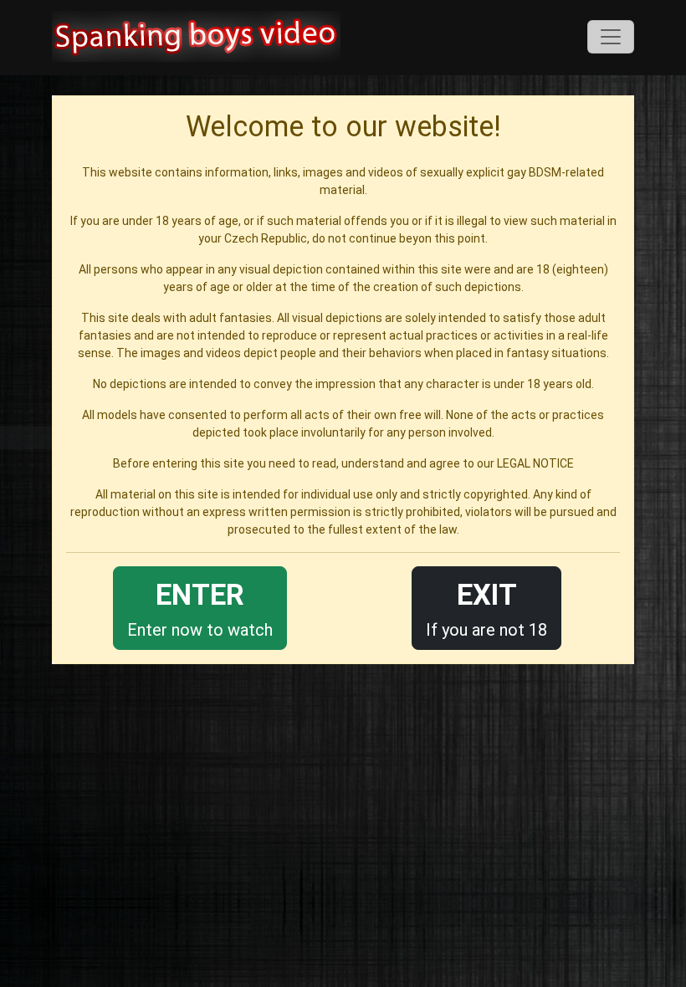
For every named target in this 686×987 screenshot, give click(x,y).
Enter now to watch (200, 608)
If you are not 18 (486, 608)
